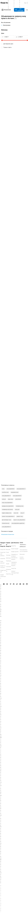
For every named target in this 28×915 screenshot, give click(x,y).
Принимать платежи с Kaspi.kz (14, 564)
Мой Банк (8, 558)
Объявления (7, 9)
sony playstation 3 (21, 488)
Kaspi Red (2, 558)
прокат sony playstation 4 (8, 516)
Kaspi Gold (2, 549)
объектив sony (5, 523)
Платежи (8, 555)
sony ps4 (17, 509)
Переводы (8, 560)
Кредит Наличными (3, 576)
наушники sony (14, 492)
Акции (7, 563)
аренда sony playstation (8, 506)
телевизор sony (19, 506)
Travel (7, 552)
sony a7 (22, 513)
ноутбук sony (5, 492)
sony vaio (16, 513)
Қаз (25, 3)
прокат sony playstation (19, 519)
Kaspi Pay (13, 545)
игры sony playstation (7, 502)
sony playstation (10, 488)
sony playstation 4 (6, 526)
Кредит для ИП (15, 551)
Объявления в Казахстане (7, 534)
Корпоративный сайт (0, 898)
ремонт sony (20, 516)
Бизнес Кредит (14, 548)
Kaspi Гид (8, 574)
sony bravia (18, 499)
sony (3, 488)
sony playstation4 (17, 495)
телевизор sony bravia (7, 509)
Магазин (8, 549)
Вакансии (22, 554)
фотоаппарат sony (6, 519)
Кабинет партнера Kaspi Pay (15, 573)
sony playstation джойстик (18, 523)
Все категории (20, 9)
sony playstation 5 (6, 495)
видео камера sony (6, 513)
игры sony (10, 499)
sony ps (4, 499)
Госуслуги (8, 566)
